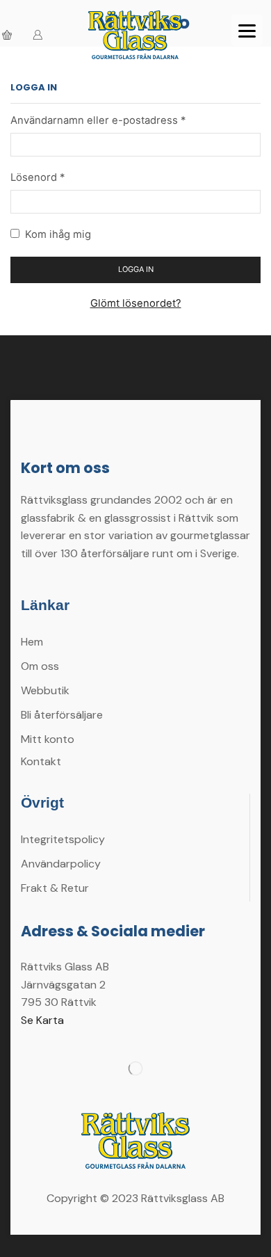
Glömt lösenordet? (135, 303)
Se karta (42, 1020)
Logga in (136, 269)
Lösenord (37, 177)
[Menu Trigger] (247, 30)
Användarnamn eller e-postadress (98, 120)
